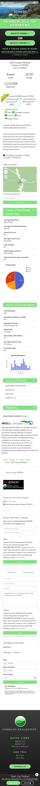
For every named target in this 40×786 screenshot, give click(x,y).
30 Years (8, 652)
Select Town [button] (19, 33)
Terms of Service (31, 636)
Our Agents (7, 510)
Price (5, 660)
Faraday (25, 416)
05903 (7, 462)
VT (17, 460)
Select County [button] (19, 43)
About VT (20, 741)
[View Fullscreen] (5, 176)
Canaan (28, 460)
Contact (9, 3)
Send (20, 633)
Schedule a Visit (28, 572)
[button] (37, 51)
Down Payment (8, 667)
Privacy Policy (20, 557)
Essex (22, 460)
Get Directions (20, 202)
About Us (20, 744)
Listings (11, 460)
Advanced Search (21, 55)
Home (5, 460)
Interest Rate (8, 674)
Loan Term (7, 647)
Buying (20, 755)
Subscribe (20, 562)
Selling (20, 758)
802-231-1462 (10, 501)
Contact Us (7, 507)
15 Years (16, 652)
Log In (27, 783)
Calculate (20, 682)
